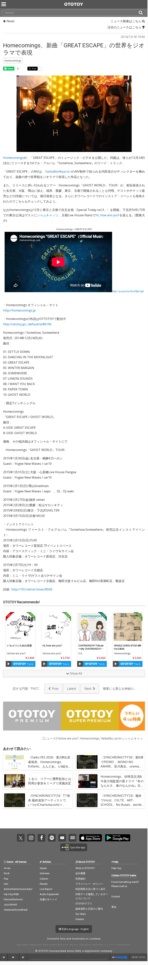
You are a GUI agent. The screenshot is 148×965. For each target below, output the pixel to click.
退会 (113, 906)
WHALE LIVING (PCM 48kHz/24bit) (127, 647)
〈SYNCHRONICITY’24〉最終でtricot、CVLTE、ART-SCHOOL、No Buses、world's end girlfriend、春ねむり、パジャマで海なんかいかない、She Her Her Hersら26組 (122, 807)
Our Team (80, 914)
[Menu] (4, 4)
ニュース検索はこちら (126, 21)
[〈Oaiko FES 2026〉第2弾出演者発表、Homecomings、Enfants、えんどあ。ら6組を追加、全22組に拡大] (14, 762)
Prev (55, 688)
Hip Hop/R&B (11, 894)
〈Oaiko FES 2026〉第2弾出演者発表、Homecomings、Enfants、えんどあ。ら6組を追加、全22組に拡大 (49, 764)
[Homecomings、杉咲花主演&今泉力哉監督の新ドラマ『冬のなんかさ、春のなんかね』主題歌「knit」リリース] (87, 781)
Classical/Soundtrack (16, 909)
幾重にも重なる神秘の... (119, 688)
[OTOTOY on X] (21, 838)
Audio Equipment (49, 894)
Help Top (116, 868)
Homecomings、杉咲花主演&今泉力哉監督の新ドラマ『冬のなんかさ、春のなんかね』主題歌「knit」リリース (122, 783)
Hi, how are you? (107, 215)
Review (44, 883)
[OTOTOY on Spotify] (52, 838)
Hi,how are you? (16, 653)
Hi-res (7, 868)
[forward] (23, 957)
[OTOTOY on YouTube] (62, 838)
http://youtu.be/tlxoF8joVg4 (128, 291)
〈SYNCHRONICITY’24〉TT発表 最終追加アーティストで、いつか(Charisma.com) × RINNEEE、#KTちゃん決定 (49, 802)
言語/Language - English (75, 929)
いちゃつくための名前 (19, 645)
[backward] (4, 957)
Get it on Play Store (118, 838)
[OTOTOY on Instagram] (31, 838)
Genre (10, 861)
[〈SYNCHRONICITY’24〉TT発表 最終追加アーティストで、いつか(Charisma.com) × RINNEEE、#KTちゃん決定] (14, 800)
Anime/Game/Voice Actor (18, 889)
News (10, 21)
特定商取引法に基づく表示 (90, 889)
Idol (6, 883)
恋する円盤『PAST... (27, 688)
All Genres (20, 861)
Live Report (46, 889)
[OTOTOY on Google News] (72, 838)
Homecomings (13, 158)
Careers (79, 919)
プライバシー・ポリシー (89, 883)
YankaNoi (52, 171)
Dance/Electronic (13, 899)
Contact (115, 896)
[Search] (142, 13)
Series (43, 868)
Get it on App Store (90, 838)
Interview (45, 873)
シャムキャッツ (47, 215)
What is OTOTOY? (85, 868)
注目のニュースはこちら (124, 27)
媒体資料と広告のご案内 (89, 908)
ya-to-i (67, 171)
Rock (7, 873)
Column (44, 878)
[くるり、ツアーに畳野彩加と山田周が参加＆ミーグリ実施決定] (14, 781)
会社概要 (80, 873)
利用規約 (80, 878)
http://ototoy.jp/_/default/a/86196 (27, 324)
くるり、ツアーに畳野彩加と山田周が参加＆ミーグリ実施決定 (49, 781)
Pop (6, 878)
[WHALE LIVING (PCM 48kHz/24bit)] (127, 627)
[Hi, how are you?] (56, 627)
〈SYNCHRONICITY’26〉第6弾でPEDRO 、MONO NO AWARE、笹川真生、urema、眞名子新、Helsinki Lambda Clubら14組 (122, 766)
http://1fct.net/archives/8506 (31, 589)
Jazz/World (10, 904)
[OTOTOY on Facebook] (41, 838)
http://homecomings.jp (19, 310)
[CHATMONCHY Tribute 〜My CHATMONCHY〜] (92, 627)
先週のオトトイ (48, 899)
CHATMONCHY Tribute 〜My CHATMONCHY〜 (91, 647)
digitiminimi (92, 950)
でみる (29, 664)
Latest (71, 688)
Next (87, 688)
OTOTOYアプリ (83, 903)
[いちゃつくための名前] (20, 627)
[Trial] (9, 664)
